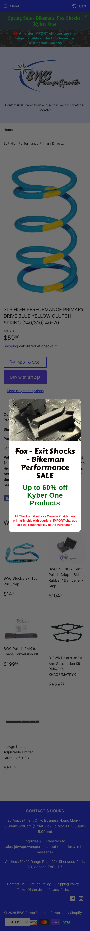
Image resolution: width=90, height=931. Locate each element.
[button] (15, 405)
